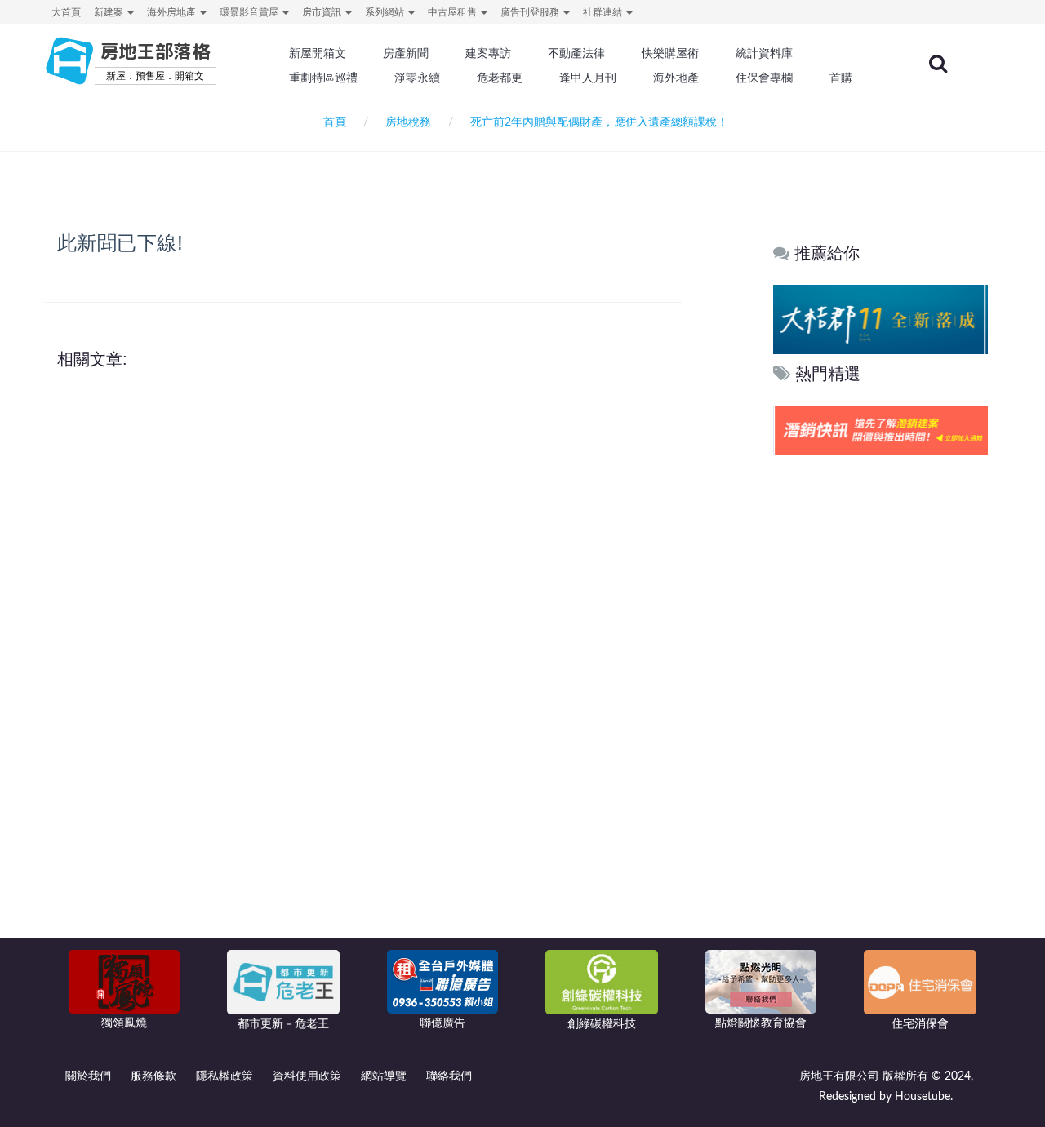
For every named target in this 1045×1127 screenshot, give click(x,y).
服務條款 (153, 1076)
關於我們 (88, 1076)
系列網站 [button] (386, 12)
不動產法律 (576, 53)
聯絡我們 (449, 1076)
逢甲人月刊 (587, 77)
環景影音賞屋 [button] (250, 12)
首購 (840, 77)
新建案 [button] (110, 12)
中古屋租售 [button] (453, 12)
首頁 (331, 122)
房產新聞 (406, 53)
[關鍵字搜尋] (938, 63)
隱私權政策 (224, 1076)
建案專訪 (488, 53)
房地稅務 (408, 122)
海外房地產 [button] (172, 12)
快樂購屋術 (670, 53)
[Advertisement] (880, 707)
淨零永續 (417, 77)
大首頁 (66, 12)
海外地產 (676, 77)
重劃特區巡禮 (323, 77)
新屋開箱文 (317, 53)
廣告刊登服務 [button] (531, 12)
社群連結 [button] (604, 12)
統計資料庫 (764, 53)
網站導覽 (384, 1076)
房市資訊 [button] (323, 12)
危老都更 (499, 77)
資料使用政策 (307, 1076)
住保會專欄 (764, 77)
